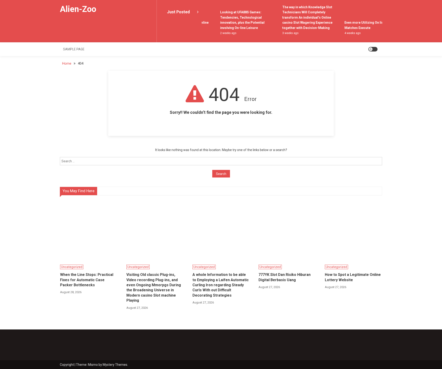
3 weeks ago (287, 33)
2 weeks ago (225, 33)
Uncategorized (71, 267)
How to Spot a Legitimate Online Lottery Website (353, 277)
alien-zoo (78, 9)
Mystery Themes (115, 364)
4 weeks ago (349, 33)
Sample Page (73, 49)
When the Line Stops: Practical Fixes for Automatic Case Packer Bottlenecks (86, 279)
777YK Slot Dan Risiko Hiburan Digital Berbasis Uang (285, 277)
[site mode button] (373, 49)
